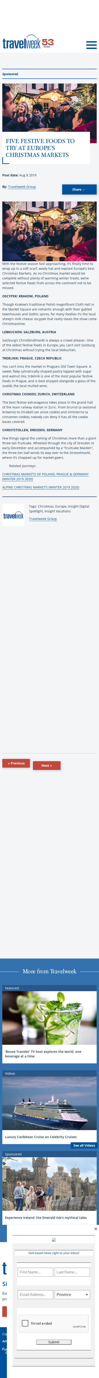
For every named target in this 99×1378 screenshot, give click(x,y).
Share (77, 189)
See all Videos (84, 1145)
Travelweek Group (22, 186)
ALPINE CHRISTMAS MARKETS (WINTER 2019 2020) (40, 487)
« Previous (16, 763)
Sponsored (10, 74)
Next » (46, 765)
